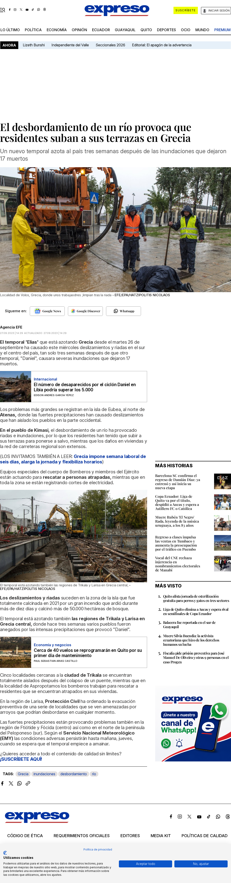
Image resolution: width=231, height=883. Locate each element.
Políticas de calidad (205, 836)
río (94, 774)
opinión (79, 30)
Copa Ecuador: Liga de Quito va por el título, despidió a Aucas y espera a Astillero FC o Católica (177, 502)
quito (146, 30)
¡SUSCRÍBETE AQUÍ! (21, 759)
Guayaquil (125, 30)
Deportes (166, 30)
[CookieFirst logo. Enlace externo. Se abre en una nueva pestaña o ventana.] (5, 853)
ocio (185, 30)
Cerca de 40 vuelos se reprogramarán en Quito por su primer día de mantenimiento (88, 653)
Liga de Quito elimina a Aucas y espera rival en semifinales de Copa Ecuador (196, 611)
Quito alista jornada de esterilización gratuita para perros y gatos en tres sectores (196, 598)
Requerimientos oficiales (82, 836)
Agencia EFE (11, 327)
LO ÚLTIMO (10, 30)
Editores (130, 836)
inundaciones (44, 774)
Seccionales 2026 (110, 45)
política (33, 30)
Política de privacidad (97, 849)
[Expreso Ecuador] (37, 821)
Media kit (161, 836)
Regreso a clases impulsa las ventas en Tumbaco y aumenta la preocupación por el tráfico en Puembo (176, 543)
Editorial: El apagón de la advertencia (162, 45)
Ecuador (101, 30)
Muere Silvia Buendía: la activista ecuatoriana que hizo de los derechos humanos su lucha (191, 640)
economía (57, 30)
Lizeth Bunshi (34, 45)
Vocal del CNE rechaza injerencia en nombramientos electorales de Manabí (177, 563)
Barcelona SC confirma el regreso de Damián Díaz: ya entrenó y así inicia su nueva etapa (177, 481)
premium (222, 30)
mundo (202, 30)
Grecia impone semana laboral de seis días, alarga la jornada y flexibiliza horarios (73, 459)
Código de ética (25, 836)
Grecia (23, 774)
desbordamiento (73, 774)
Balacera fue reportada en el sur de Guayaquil (189, 624)
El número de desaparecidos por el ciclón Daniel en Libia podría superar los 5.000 (85, 387)
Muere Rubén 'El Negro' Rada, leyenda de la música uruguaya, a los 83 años (177, 521)
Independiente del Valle (70, 45)
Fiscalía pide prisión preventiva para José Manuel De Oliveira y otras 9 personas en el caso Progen (196, 657)
